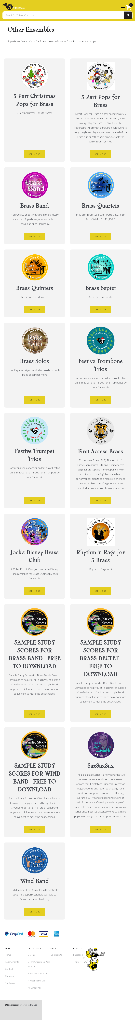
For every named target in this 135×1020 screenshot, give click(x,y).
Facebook (78, 954)
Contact (9, 968)
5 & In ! (31, 954)
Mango (27, 1005)
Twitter (77, 961)
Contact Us (56, 954)
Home (8, 954)
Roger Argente (12, 961)
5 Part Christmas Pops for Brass (39, 964)
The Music (10, 983)
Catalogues (10, 976)
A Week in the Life (36, 980)
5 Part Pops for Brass (38, 973)
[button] (129, 7)
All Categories (34, 987)
